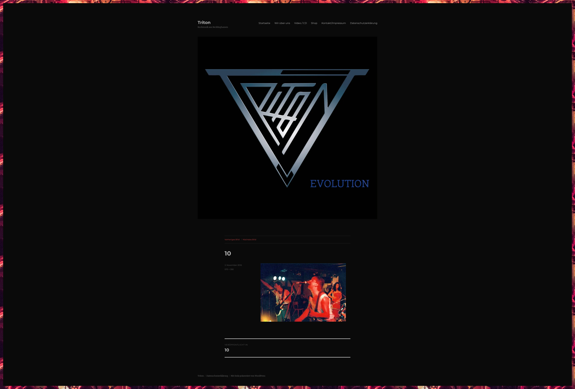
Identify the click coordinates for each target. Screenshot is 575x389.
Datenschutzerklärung (363, 23)
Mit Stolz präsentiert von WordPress (248, 376)
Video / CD (300, 23)
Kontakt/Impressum (333, 23)
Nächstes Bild (249, 239)
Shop (314, 23)
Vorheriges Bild (232, 239)
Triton (204, 22)
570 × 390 (229, 269)
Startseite (264, 23)
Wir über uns (282, 23)
